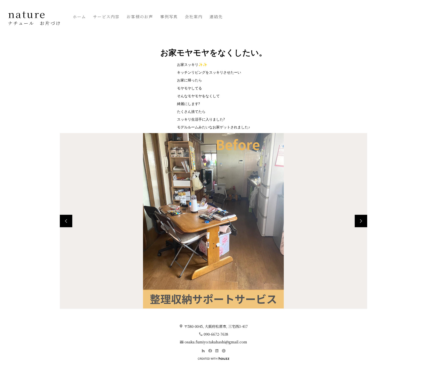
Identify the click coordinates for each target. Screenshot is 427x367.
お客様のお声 (140, 16)
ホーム (79, 16)
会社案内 (193, 16)
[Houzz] (203, 350)
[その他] (223, 350)
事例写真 (169, 16)
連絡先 (216, 16)
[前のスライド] (66, 221)
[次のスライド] (361, 221)
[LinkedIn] (217, 350)
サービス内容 (106, 16)
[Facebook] (210, 350)
